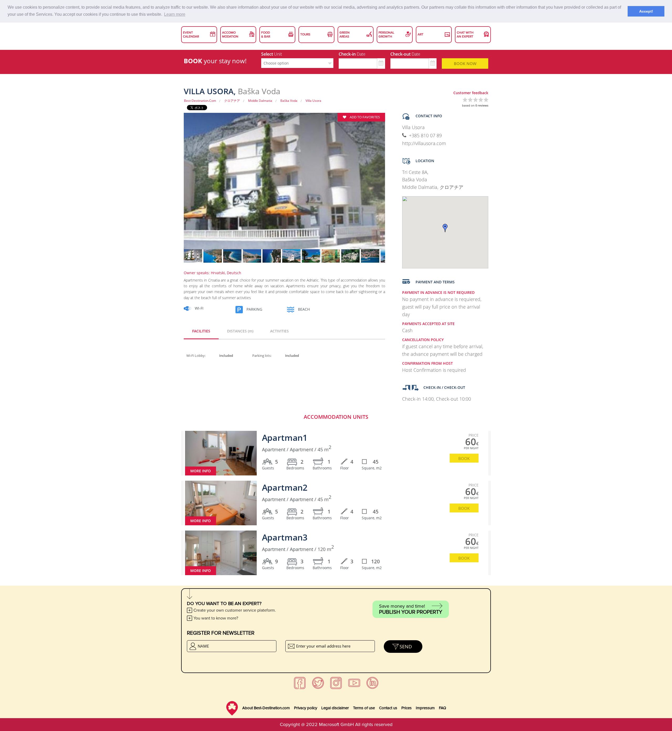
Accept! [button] (646, 11)
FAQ (442, 708)
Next (394, 184)
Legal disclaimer (335, 708)
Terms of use (364, 708)
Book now (465, 63)
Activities (279, 331)
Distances (240, 331)
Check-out (405, 54)
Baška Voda (288, 100)
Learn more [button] (174, 14)
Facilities (201, 331)
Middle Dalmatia (260, 100)
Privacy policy (305, 708)
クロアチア (232, 100)
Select (271, 54)
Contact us (388, 708)
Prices (406, 708)
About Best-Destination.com (266, 708)
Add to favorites (364, 117)
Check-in (352, 54)
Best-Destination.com (200, 100)
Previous (174, 184)
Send (406, 646)
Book (464, 458)
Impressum (425, 708)
